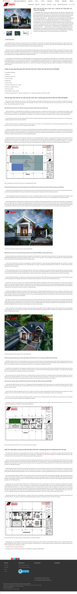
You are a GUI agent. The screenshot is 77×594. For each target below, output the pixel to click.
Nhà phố (43, 4)
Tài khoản (57, 1)
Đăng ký (71, 1)
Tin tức (5, 569)
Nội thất (49, 4)
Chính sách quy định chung (23, 565)
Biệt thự (37, 4)
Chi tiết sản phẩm (9, 39)
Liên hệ (42, 1)
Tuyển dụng (49, 1)
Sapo (21, 588)
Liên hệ (5, 571)
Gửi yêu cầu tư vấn (62, 4)
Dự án (54, 4)
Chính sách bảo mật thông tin (24, 567)
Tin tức (36, 1)
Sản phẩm (6, 567)
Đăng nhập (64, 1)
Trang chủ (30, 1)
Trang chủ (6, 565)
